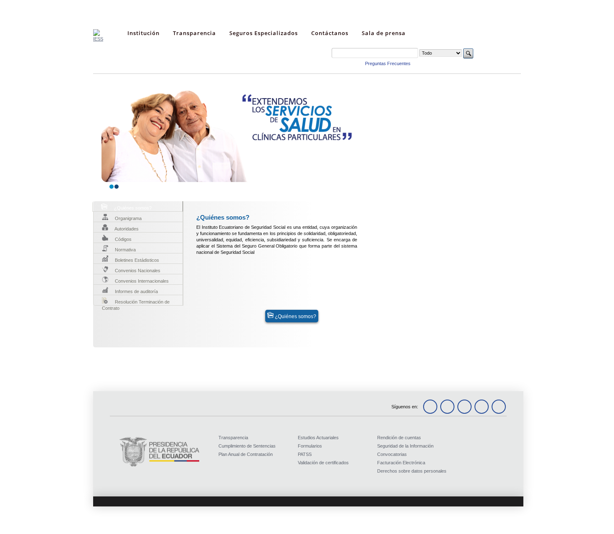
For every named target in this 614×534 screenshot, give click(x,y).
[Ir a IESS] (98, 38)
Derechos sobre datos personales (412, 470)
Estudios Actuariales (318, 437)
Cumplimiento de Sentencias (247, 445)
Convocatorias (392, 454)
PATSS (305, 454)
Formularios (310, 445)
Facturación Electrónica (401, 462)
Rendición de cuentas (399, 437)
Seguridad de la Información (405, 445)
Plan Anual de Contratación (245, 454)
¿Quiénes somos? (295, 316)
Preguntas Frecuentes (388, 63)
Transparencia (233, 437)
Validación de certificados (323, 462)
